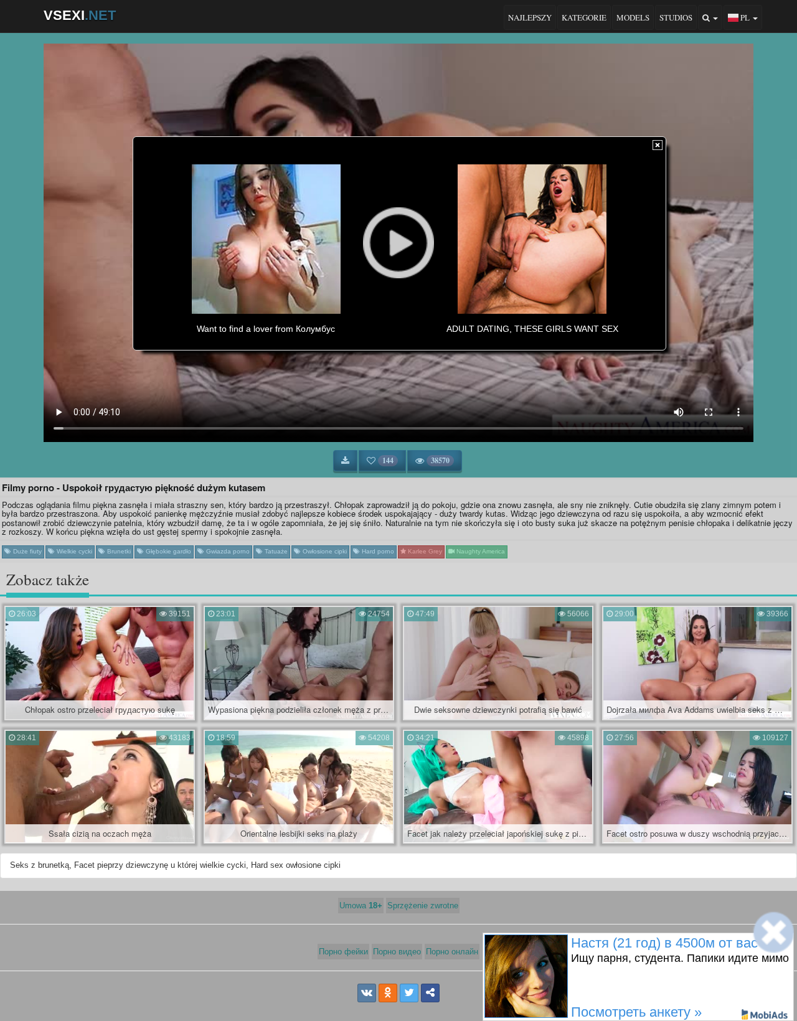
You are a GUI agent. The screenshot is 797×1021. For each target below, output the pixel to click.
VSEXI (80, 15)
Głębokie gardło (167, 551)
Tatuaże (275, 551)
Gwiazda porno (227, 551)
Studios (675, 17)
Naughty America (480, 551)
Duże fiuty (26, 551)
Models (632, 17)
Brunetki (118, 551)
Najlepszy (530, 17)
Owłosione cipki (324, 551)
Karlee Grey (424, 551)
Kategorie (584, 17)
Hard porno (377, 551)
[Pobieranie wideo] (345, 460)
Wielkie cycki (73, 551)
